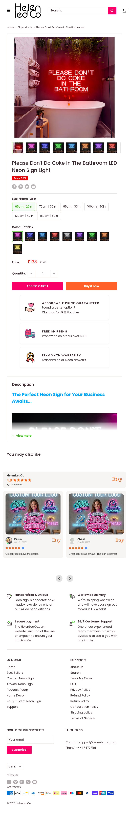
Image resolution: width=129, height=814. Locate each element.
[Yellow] (17, 249)
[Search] (112, 10)
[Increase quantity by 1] (54, 273)
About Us (76, 667)
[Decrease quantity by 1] (31, 273)
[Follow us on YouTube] (34, 781)
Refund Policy (80, 695)
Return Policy (79, 701)
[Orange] (104, 236)
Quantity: (19, 273)
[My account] (124, 10)
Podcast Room (17, 690)
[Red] (54, 236)
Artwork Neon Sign (20, 684)
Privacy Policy (80, 690)
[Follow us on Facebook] (9, 781)
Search (75, 673)
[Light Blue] (42, 236)
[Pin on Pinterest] (20, 186)
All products (25, 27)
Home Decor (16, 695)
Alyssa (81, 538)
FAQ (73, 684)
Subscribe (19, 750)
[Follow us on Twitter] (15, 781)
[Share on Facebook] (14, 186)
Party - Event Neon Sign (24, 701)
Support (12, 707)
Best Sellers (15, 673)
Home (10, 27)
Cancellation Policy (84, 707)
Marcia (18, 538)
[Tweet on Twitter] (27, 186)
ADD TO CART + (38, 286)
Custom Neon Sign (20, 678)
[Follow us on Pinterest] (28, 781)
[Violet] (79, 236)
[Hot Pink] (17, 236)
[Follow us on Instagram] (21, 781)
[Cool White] (67, 236)
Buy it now (91, 286)
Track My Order (81, 678)
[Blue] (30, 236)
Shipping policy (81, 712)
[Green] (92, 236)
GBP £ (12, 766)
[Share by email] (33, 186)
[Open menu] (8, 10)
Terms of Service (82, 718)
